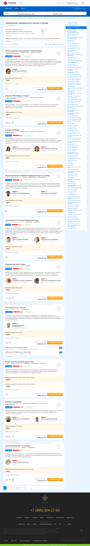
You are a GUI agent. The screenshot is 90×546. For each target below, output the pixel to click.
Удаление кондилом (72, 208)
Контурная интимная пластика (75, 76)
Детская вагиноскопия (73, 53)
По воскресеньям (58, 44)
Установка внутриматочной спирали (74, 222)
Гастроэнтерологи (60, 517)
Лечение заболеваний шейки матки (74, 121)
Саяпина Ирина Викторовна (49, 419)
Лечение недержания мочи (74, 132)
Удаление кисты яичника (73, 206)
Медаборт (70, 161)
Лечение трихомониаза (73, 145)
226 (61, 348)
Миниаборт (70, 163)
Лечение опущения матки (73, 133)
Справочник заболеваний (45, 524)
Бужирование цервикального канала (74, 28)
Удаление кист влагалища (74, 204)
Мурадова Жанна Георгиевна (21, 419)
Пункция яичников (72, 183)
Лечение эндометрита (73, 156)
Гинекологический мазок (73, 45)
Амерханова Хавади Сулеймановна (18, 325)
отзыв (8, 224)
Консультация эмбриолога (74, 74)
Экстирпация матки (72, 228)
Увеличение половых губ (73, 196)
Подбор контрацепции (73, 175)
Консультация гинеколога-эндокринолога (74, 72)
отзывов (9, 56)
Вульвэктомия (71, 40)
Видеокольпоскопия (72, 35)
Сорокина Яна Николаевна (49, 193)
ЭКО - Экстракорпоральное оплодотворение (74, 226)
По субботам (49, 44)
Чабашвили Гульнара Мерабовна (22, 280)
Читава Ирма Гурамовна (19, 71)
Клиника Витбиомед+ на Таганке (17, 446)
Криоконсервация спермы (74, 81)
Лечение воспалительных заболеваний (73, 114)
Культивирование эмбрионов (74, 84)
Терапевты (34, 517)
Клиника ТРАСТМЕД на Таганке (17, 96)
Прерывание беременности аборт (74, 180)
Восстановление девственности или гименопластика (75, 38)
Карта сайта (14, 540)
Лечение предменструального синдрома (74, 142)
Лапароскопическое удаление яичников (74, 94)
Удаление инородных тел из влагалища (74, 203)
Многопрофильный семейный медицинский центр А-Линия (27, 176)
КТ (64, 524)
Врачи (23, 8)
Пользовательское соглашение (40, 540)
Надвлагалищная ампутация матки (74, 167)
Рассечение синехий (72, 189)
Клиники (16, 8)
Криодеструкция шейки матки (74, 77)
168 (61, 352)
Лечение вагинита (72, 108)
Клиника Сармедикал (13, 402)
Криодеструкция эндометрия (74, 79)
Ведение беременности (73, 34)
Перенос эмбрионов (72, 174)
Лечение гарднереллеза (73, 115)
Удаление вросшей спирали (74, 200)
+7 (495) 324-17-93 (71, 3)
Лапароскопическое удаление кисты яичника (74, 91)
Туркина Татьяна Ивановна (20, 462)
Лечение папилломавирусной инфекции (74, 136)
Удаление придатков (72, 216)
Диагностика (8, 8)
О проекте (6, 540)
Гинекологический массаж (74, 47)
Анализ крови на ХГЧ (72, 23)
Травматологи (50, 517)
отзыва (9, 366)
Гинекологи (19, 517)
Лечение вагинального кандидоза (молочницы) (75, 107)
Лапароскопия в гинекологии (74, 96)
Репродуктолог (71, 192)
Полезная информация (24, 540)
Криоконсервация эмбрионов (74, 82)
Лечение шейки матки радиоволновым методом (73, 153)
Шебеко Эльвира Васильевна (21, 193)
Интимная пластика (72, 59)
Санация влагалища (72, 194)
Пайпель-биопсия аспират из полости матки (74, 172)
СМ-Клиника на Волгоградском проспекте (16, 347)
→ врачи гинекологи (11, 25)
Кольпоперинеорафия (73, 62)
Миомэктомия (71, 165)
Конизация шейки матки (73, 65)
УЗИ (60, 524)
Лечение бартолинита (73, 104)
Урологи (42, 517)
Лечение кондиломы (72, 128)
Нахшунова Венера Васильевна (21, 148)
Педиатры (27, 517)
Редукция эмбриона (72, 191)
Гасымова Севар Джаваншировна (51, 280)
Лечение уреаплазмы (72, 147)
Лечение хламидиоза (72, 149)
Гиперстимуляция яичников (74, 48)
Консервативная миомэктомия (75, 67)
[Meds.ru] (45, 499)
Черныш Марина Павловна (20, 239)
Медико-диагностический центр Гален (19, 362)
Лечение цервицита (72, 150)
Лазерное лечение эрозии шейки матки (75, 88)
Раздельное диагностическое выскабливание (74, 186)
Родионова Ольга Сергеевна (49, 239)
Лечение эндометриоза (73, 155)
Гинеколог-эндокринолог (73, 43)
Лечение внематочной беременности (73, 111)
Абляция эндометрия (72, 22)
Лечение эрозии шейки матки (74, 158)
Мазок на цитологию (72, 160)
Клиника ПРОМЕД (12, 130)
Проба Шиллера (71, 181)
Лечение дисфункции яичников (75, 119)
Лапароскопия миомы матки (74, 101)
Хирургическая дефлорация (74, 223)
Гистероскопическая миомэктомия (72, 51)
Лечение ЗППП (71, 123)
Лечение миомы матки (73, 130)
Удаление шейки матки (73, 217)
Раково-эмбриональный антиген (75, 187)
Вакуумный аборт (72, 29)
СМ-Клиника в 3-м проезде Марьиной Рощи (21, 220)
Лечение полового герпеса (74, 139)
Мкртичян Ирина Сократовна (49, 148)
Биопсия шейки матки (73, 25)
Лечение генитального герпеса (75, 117)
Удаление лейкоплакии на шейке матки (75, 210)
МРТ (55, 524)
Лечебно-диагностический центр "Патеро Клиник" (24, 51)
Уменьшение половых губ (73, 219)
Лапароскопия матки (72, 97)
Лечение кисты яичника (73, 125)
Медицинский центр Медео (15, 264)
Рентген (69, 524)
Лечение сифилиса (72, 144)
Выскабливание (71, 41)
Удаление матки (71, 212)
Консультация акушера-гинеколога (73, 70)
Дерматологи (70, 517)
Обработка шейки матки (73, 169)
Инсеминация (71, 57)
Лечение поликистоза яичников (75, 138)
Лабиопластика (71, 86)
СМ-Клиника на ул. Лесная (15, 307)
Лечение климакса (72, 126)
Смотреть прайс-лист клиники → (12, 83)
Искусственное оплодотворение (75, 60)
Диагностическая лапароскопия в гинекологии (75, 55)
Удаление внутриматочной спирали (74, 198)
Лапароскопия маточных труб (74, 99)
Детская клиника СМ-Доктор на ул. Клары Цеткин (18, 352)
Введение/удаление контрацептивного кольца (73, 32)
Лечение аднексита (72, 102)
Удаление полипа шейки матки (75, 214)
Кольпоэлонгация (72, 64)
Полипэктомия (71, 177)
